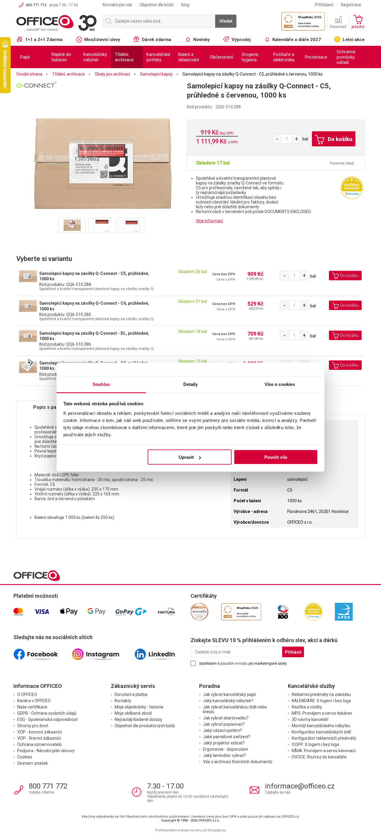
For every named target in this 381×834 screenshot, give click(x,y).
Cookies (24, 757)
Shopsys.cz (217, 830)
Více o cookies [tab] (280, 384)
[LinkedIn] (161, 652)
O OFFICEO (27, 694)
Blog (185, 4)
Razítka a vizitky (307, 707)
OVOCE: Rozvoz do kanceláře (319, 757)
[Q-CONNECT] (101, 93)
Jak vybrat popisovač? (224, 724)
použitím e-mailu (234, 663)
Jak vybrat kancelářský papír (229, 694)
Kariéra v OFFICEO (34, 700)
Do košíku (339, 139)
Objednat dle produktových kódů (145, 725)
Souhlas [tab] (101, 384)
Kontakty (123, 700)
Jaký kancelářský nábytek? (228, 700)
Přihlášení (324, 4)
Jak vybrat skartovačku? (226, 718)
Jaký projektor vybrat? (224, 743)
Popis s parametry (53, 407)
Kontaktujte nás (117, 4)
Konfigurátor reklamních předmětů (324, 738)
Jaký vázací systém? (222, 730)
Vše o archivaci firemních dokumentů (237, 761)
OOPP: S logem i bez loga (315, 744)
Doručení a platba (131, 694)
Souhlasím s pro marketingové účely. (243, 663)
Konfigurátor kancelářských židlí (321, 732)
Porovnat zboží (342, 163)
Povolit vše (275, 457)
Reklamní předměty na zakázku (321, 694)
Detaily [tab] (190, 384)
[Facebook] (42, 652)
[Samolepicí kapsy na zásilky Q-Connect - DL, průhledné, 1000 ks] (27, 335)
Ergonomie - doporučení (225, 749)
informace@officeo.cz (300, 786)
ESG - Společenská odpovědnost (47, 719)
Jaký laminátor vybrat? (224, 755)
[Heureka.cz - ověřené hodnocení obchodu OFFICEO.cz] (352, 187)
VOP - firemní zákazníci (39, 738)
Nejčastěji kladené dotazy (138, 719)
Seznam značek (32, 763)
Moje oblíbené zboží (133, 713)
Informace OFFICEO (37, 686)
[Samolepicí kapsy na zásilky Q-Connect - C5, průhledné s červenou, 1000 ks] (102, 164)
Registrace (351, 4)
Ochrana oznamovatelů (39, 744)
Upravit (186, 457)
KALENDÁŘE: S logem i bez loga (321, 700)
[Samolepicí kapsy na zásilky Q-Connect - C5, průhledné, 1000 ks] (27, 276)
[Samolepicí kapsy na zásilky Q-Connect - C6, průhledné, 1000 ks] (27, 305)
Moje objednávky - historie (139, 707)
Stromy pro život (32, 725)
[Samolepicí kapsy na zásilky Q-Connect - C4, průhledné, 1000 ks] (27, 365)
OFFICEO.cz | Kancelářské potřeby (56, 23)
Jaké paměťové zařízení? (226, 736)
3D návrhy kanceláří (310, 719)
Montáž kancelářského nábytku (321, 725)
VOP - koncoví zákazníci (39, 732)
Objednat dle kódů (157, 4)
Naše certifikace (32, 707)
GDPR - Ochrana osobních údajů (46, 713)
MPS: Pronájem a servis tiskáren (322, 713)
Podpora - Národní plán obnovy (46, 750)
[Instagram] (102, 652)
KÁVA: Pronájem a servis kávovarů (324, 750)
